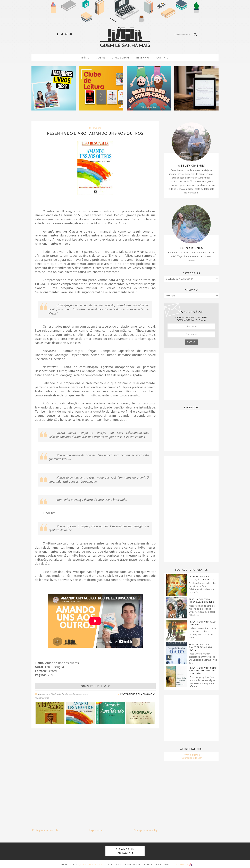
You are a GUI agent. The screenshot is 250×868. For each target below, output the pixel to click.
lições (85, 694)
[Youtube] (71, 34)
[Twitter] (62, 34)
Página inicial (96, 830)
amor (45, 694)
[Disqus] (95, 774)
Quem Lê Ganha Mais (90, 864)
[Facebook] (57, 34)
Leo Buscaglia (75, 694)
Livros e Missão (191, 754)
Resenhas (143, 57)
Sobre (100, 57)
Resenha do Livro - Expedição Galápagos (201, 578)
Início (85, 57)
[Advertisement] (191, 376)
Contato (162, 57)
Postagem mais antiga (146, 830)
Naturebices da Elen (191, 757)
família (65, 694)
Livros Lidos (120, 57)
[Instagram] (66, 34)
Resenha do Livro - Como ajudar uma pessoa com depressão (203, 671)
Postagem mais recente (45, 830)
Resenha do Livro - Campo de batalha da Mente (200, 647)
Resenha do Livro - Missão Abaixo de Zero (201, 600)
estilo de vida (55, 694)
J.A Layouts (182, 864)
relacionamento (42, 697)
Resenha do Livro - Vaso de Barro (202, 623)
